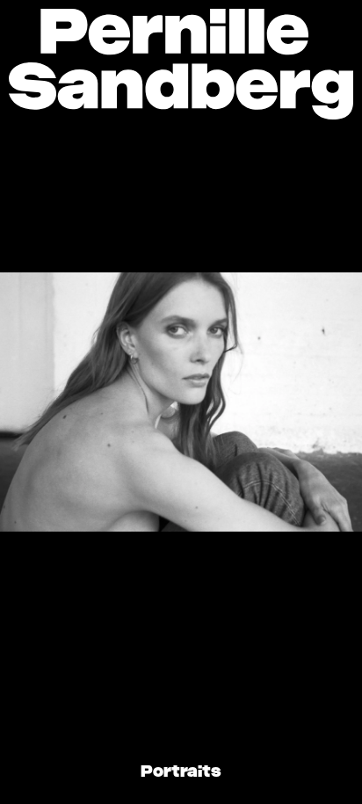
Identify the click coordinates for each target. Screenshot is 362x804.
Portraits (181, 772)
